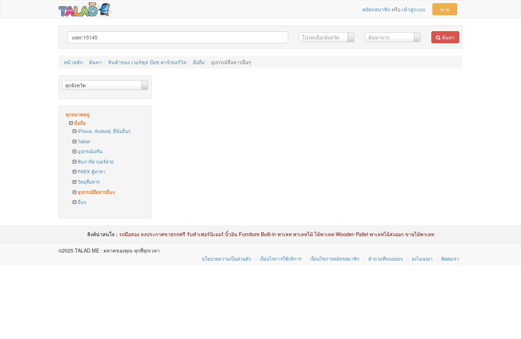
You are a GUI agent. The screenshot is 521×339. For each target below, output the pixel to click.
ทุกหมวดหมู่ (78, 114)
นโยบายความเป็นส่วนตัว (226, 258)
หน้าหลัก (73, 62)
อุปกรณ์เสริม (89, 151)
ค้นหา (448, 37)
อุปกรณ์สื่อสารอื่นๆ (95, 192)
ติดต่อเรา (450, 258)
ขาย (444, 9)
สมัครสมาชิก (376, 9)
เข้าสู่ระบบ (413, 9)
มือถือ (199, 62)
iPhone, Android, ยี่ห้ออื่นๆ (103, 131)
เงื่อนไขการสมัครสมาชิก (334, 258)
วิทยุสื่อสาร (88, 181)
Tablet (83, 141)
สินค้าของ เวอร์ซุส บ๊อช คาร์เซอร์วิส (147, 62)
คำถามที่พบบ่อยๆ (385, 258)
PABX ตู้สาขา (90, 171)
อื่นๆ (81, 202)
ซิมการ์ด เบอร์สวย (95, 161)
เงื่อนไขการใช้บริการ (280, 258)
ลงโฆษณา (421, 258)
